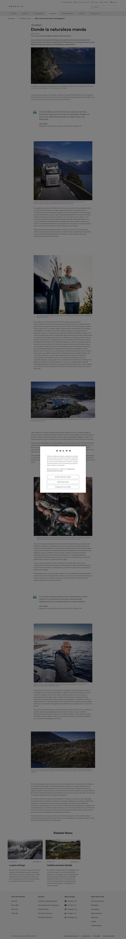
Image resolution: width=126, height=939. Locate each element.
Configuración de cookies (63, 487)
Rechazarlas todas (63, 482)
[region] (63, 469)
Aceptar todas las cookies (63, 477)
